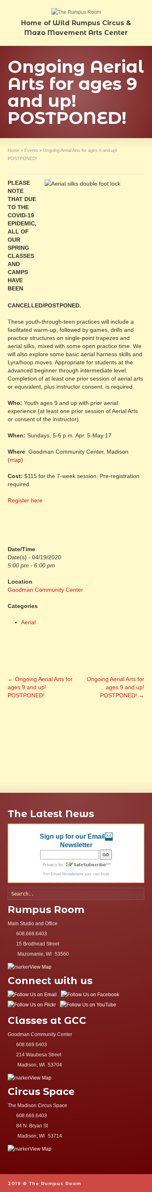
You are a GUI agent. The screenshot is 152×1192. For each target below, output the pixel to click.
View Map (40, 967)
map (15, 459)
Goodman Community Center (45, 589)
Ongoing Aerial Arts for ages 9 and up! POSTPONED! (40, 687)
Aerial (28, 622)
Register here (25, 500)
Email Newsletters (67, 874)
